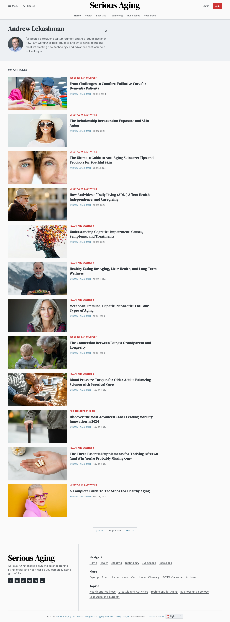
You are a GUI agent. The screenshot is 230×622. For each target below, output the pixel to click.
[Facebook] (10, 580)
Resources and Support (83, 78)
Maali (161, 616)
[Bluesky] (29, 580)
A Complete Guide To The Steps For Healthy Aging (110, 491)
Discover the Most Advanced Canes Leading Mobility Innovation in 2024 (111, 419)
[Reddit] (35, 580)
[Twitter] (17, 580)
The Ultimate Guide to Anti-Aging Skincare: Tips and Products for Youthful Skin (111, 160)
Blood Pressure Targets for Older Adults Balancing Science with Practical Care (110, 382)
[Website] (106, 31)
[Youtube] (42, 580)
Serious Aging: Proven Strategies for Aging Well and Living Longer (93, 616)
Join (217, 6)
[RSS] (23, 580)
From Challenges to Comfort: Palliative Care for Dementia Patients (108, 86)
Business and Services (194, 591)
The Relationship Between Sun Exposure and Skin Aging (109, 123)
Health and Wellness (82, 226)
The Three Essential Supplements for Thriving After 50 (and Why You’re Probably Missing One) (114, 456)
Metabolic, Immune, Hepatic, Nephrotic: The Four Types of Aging (109, 308)
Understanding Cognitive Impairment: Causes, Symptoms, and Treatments (106, 234)
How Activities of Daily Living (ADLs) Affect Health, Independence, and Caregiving (110, 197)
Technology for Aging (82, 411)
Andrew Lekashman (80, 94)
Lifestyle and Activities (83, 115)
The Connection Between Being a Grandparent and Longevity (110, 345)
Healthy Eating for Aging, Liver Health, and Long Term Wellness (113, 271)
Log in (206, 6)
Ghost (151, 616)
